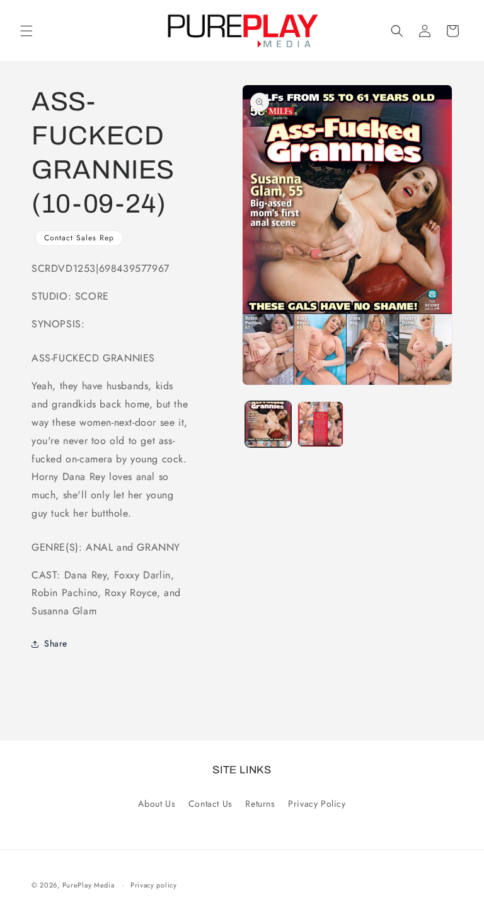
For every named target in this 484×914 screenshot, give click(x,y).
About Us (156, 803)
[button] (26, 31)
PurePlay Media (88, 885)
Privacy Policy (316, 803)
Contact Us (210, 803)
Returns (260, 803)
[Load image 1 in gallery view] (268, 424)
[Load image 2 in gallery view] (320, 424)
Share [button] (55, 643)
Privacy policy (153, 885)
